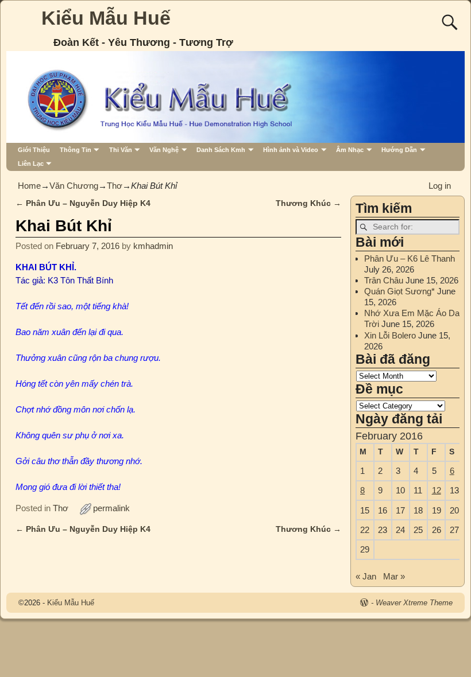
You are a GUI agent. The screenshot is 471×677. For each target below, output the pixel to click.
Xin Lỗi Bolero (390, 335)
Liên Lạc (31, 163)
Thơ (114, 185)
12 (436, 490)
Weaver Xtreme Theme (414, 602)
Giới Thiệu (34, 149)
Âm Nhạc (350, 149)
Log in (439, 185)
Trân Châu (383, 280)
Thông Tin (75, 149)
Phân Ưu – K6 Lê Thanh (409, 258)
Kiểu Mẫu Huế (106, 18)
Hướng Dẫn (399, 149)
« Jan (366, 576)
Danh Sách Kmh (220, 149)
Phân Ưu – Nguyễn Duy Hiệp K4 (83, 203)
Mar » (394, 576)
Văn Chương (73, 185)
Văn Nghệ (164, 149)
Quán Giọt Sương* (399, 291)
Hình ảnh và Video (290, 149)
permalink (111, 508)
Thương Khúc (308, 203)
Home (29, 185)
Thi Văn (120, 149)
